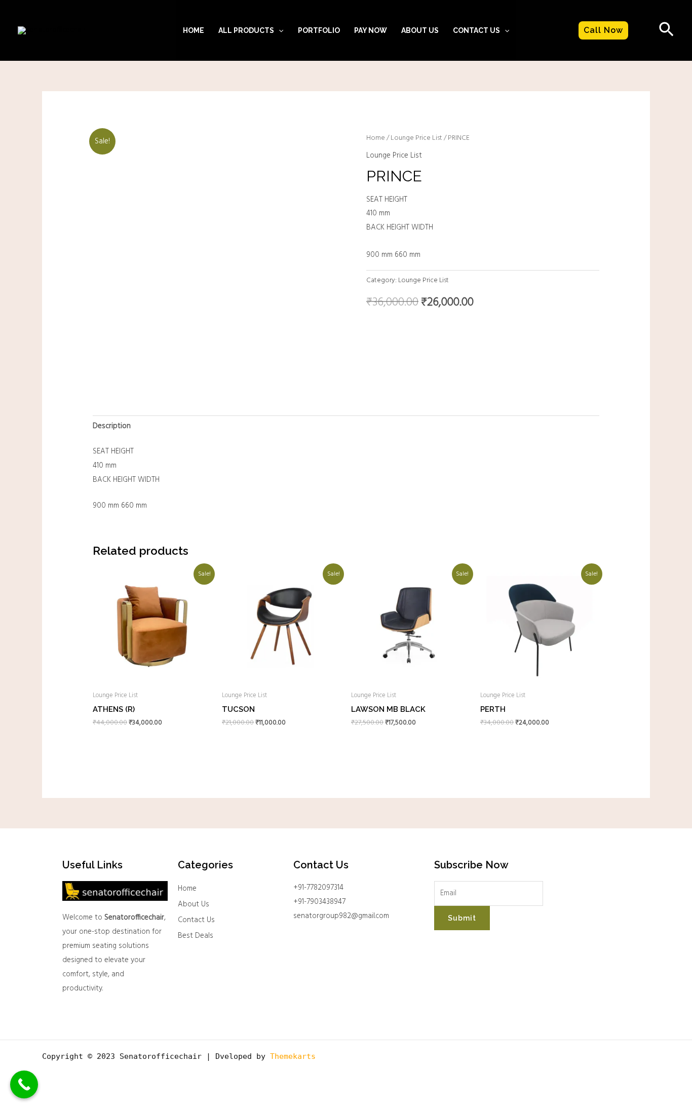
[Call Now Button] (24, 1084)
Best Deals (195, 936)
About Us (420, 30)
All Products (246, 30)
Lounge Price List (416, 138)
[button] (278, 30)
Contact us (476, 30)
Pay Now (370, 30)
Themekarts (293, 1056)
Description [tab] (112, 426)
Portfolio (319, 30)
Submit (462, 918)
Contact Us (196, 920)
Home (193, 30)
